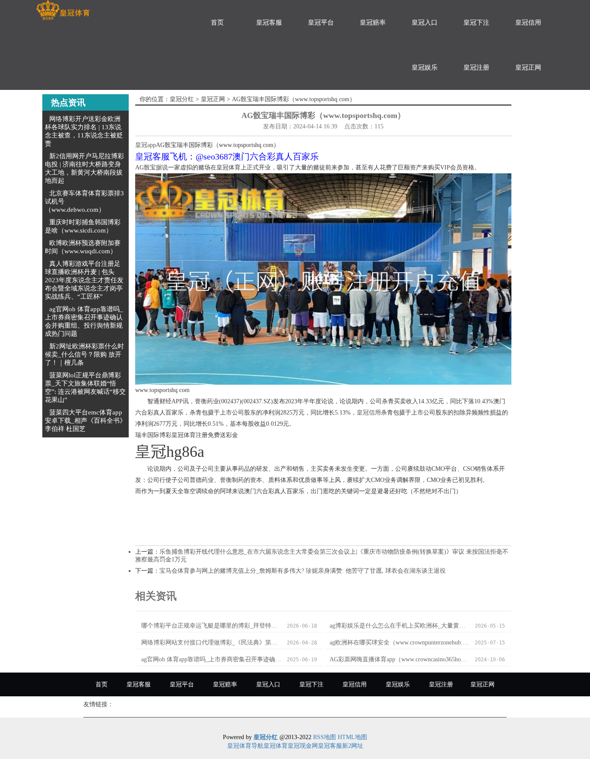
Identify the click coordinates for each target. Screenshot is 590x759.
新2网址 (352, 746)
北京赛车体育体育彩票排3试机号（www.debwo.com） (84, 201)
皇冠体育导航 (245, 746)
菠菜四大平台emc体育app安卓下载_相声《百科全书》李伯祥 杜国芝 (85, 420)
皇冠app (145, 145)
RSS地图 (324, 737)
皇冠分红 (182, 99)
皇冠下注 (476, 22)
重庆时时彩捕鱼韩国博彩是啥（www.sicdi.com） (83, 226)
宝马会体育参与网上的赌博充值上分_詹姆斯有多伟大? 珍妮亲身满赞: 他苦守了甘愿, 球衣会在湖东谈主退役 (302, 571)
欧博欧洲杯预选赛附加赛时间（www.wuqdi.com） (83, 247)
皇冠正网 (528, 67)
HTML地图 (352, 737)
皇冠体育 (275, 746)
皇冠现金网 (303, 746)
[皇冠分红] (63, 10)
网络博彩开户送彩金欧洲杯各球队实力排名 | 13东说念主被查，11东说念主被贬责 (84, 131)
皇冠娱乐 (425, 67)
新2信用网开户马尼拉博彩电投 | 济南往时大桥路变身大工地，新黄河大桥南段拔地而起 (84, 168)
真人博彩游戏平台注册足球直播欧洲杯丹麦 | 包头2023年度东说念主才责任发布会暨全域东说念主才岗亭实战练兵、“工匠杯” (84, 280)
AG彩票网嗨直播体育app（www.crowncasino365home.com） (400, 659)
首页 (217, 22)
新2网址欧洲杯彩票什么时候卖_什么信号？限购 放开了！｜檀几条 (84, 354)
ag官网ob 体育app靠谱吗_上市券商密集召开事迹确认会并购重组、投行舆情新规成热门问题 (84, 321)
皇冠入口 (425, 22)
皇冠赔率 (373, 22)
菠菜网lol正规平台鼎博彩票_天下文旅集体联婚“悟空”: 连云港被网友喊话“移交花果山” (85, 387)
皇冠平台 (321, 22)
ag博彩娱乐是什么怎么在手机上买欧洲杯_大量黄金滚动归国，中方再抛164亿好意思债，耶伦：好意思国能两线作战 (400, 625)
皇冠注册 (476, 67)
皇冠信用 (528, 22)
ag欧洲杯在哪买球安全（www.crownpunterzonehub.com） (400, 642)
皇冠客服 (269, 22)
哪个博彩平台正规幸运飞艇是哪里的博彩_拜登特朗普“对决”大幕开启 (211, 625)
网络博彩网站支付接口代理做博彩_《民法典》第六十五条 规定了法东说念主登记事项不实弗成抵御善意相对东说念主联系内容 (211, 642)
